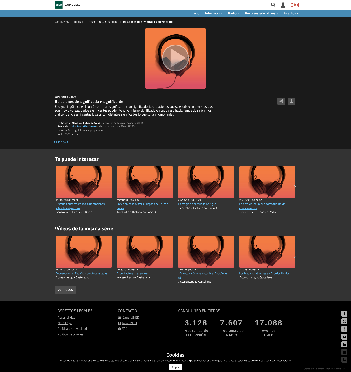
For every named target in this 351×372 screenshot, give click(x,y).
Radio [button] (232, 13)
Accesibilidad (67, 317)
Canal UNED (130, 317)
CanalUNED (62, 21)
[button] (294, 187)
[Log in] (283, 5)
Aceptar (175, 367)
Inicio (195, 13)
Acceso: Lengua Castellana (102, 21)
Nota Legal (65, 323)
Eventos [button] (290, 13)
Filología (61, 142)
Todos (77, 21)
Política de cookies (70, 334)
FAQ (125, 328)
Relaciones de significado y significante (148, 21)
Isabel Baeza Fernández (83, 126)
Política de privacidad (72, 328)
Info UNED (129, 323)
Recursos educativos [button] (260, 13)
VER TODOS (65, 290)
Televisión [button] (212, 13)
